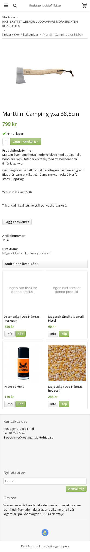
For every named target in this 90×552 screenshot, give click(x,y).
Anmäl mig (76, 489)
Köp (20, 334)
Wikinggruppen (58, 546)
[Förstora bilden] (45, 75)
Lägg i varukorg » (25, 141)
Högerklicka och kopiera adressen (26, 253)
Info (9, 334)
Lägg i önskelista (17, 222)
